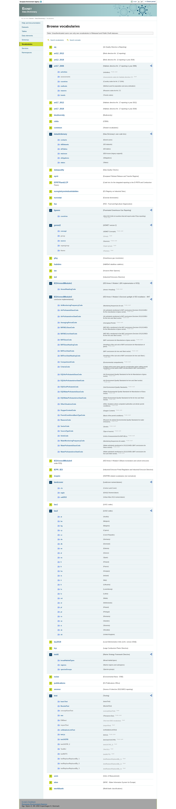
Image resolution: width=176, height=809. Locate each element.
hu (61, 571)
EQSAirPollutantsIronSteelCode (72, 380)
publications (59, 683)
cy (61, 530)
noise (56, 677)
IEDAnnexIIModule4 (63, 461)
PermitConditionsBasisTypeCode (73, 415)
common (58, 128)
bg (61, 526)
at (61, 517)
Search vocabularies (57, 40)
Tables (24, 31)
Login (135, 1)
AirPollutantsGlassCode (69, 310)
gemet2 (57, 225)
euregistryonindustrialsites (66, 191)
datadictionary (60, 134)
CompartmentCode (67, 362)
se (61, 621)
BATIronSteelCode (67, 351)
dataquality (59, 170)
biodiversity (59, 115)
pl (61, 607)
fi (61, 562)
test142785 (64, 739)
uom (56, 776)
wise (56, 782)
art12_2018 (59, 60)
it (61, 580)
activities (64, 72)
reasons (63, 91)
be (61, 521)
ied (55, 277)
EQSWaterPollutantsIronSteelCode (73, 398)
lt (61, 585)
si (61, 625)
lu (61, 589)
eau (62, 715)
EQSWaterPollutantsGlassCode (72, 392)
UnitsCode (64, 436)
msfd (56, 654)
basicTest (64, 701)
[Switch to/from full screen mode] (142, 1)
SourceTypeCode (67, 431)
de (61, 539)
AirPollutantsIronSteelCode (71, 316)
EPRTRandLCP (61, 182)
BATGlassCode (66, 340)
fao (55, 204)
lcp (55, 648)
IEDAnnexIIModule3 (63, 297)
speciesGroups (66, 669)
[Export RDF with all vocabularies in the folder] (151, 66)
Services (25, 48)
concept (63, 231)
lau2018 (57, 642)
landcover (58, 482)
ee (61, 548)
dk (61, 544)
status (63, 162)
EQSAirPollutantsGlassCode (71, 374)
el (61, 553)
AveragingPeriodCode (69, 322)
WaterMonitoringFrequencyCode (73, 441)
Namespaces (27, 52)
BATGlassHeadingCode (69, 345)
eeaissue (64, 153)
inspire (57, 476)
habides (57, 264)
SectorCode (65, 426)
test (55, 696)
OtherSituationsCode (68, 404)
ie (61, 576)
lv (61, 594)
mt (61, 598)
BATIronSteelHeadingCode (70, 356)
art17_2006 (59, 66)
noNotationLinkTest (68, 730)
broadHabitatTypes (67, 660)
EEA (31, 1)
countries (64, 81)
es (61, 558)
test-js (63, 734)
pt (61, 612)
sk (61, 630)
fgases (57, 210)
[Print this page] (139, 1)
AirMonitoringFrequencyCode (71, 305)
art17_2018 (59, 109)
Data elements (27, 36)
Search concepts (75, 40)
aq (55, 47)
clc (62, 488)
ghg (56, 258)
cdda (56, 121)
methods (64, 86)
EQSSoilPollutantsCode (69, 387)
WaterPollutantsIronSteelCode (72, 452)
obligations (65, 158)
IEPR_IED (58, 470)
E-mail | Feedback (29, 802)
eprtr (56, 176)
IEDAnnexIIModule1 (63, 283)
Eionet (31, 18)
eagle (63, 493)
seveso (57, 689)
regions (63, 665)
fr (61, 566)
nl (61, 603)
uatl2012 (64, 497)
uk (61, 634)
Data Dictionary (40, 18)
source (63, 241)
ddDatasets (65, 144)
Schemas (25, 40)
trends (63, 95)
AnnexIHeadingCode (68, 289)
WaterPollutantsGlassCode (70, 445)
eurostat (58, 198)
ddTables (64, 149)
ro (61, 616)
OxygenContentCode (68, 410)
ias (55, 271)
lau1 (56, 504)
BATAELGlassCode (68, 327)
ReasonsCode (66, 420)
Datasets (25, 27)
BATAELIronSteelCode (69, 334)
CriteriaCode (65, 367)
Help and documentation (31, 23)
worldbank (59, 789)
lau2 (56, 511)
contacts (64, 140)
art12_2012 (59, 53)
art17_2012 (59, 103)
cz (61, 535)
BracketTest (65, 706)
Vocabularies (27, 44)
